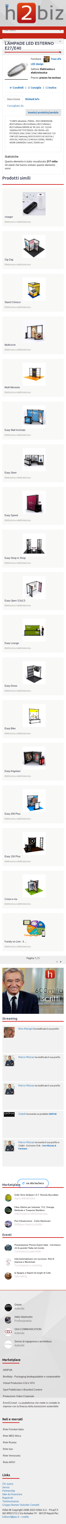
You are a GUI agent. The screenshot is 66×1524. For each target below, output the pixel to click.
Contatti (34, 1504)
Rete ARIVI (9, 1462)
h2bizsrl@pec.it (10, 1516)
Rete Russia (9, 1442)
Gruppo (6, 1504)
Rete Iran (8, 1449)
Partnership (8, 1490)
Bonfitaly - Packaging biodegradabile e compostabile (31, 1376)
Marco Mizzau (26, 1057)
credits (25, 1516)
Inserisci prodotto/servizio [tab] (43, 112)
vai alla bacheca (35, 1183)
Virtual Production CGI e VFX (19, 1383)
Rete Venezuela (11, 1455)
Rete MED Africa (12, 1436)
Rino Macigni (25, 1028)
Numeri (15, 1504)
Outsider (24, 1504)
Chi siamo (7, 1483)
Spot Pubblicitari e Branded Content (22, 1389)
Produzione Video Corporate (18, 1396)
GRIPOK (53, 1114)
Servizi (6, 1487)
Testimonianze (10, 1501)
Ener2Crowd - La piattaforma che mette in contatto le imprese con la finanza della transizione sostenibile (31, 1405)
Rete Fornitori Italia (13, 1429)
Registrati (7, 1497)
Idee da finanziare (12, 1494)
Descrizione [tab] (13, 99)
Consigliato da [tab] (15, 105)
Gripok (22, 1113)
